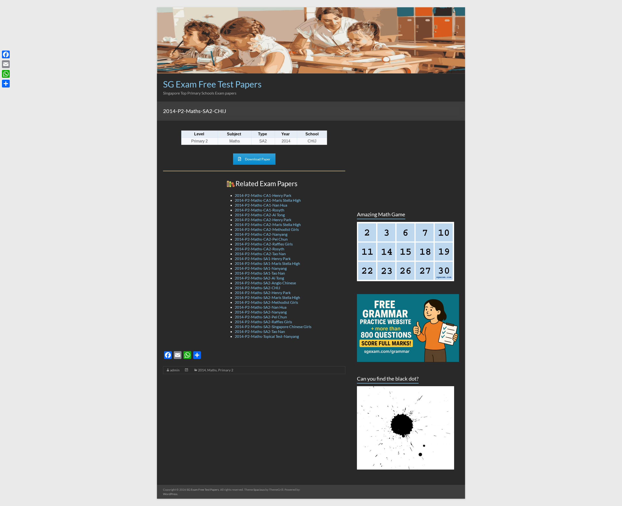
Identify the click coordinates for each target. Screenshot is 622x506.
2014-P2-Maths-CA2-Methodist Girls (267, 229)
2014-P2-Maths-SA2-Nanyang (261, 312)
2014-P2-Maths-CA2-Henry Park (263, 219)
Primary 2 (225, 370)
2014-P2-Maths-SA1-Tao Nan (260, 273)
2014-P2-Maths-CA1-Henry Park (263, 195)
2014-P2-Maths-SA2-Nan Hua (260, 307)
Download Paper (257, 159)
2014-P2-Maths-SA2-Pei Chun (261, 316)
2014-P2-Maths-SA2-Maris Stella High (267, 297)
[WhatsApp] (6, 74)
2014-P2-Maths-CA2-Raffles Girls (264, 244)
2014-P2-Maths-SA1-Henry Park (263, 258)
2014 (202, 370)
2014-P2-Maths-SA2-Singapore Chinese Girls (273, 326)
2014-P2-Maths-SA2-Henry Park (263, 292)
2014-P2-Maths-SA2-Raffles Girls (263, 321)
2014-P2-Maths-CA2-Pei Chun (261, 239)
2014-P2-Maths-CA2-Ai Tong (260, 214)
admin (175, 370)
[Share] (6, 83)
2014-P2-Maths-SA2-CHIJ (257, 287)
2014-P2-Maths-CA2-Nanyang (261, 234)
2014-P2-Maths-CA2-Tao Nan (260, 253)
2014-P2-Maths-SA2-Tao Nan (260, 331)
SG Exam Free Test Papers (212, 84)
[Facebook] (6, 54)
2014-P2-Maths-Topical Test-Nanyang (267, 336)
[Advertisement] (370, 91)
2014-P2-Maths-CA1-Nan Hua (261, 205)
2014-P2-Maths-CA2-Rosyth (259, 248)
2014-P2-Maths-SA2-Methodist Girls (266, 302)
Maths (212, 370)
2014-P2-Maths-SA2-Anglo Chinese (265, 282)
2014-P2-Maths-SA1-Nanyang (261, 268)
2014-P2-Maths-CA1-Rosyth (259, 210)
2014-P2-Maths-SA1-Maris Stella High (267, 263)
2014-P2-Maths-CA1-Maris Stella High (268, 200)
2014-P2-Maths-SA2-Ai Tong (259, 278)
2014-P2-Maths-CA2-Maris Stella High (268, 224)
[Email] (6, 64)
